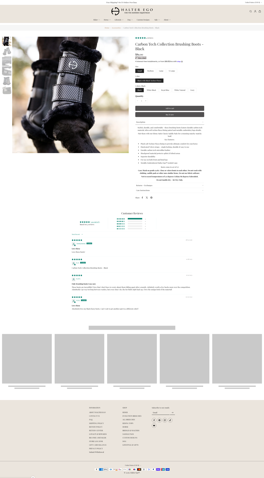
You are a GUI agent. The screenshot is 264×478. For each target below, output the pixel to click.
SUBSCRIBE (147, 253)
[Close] (160, 218)
